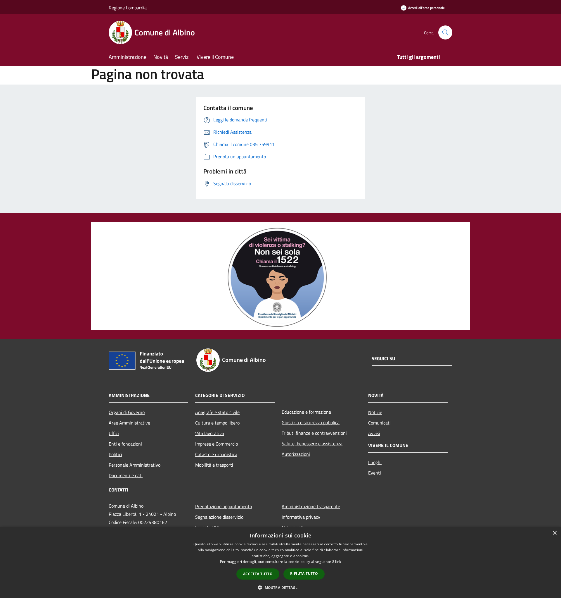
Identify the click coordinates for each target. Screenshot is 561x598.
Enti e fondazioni (125, 443)
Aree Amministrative (129, 422)
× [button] (554, 533)
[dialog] (280, 562)
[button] (280, 587)
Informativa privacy (301, 516)
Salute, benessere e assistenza (312, 443)
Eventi (374, 472)
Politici (115, 454)
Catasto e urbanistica (216, 454)
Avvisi (374, 433)
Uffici (114, 433)
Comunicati (379, 422)
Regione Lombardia (128, 7)
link (338, 561)
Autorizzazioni (296, 454)
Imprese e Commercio (216, 443)
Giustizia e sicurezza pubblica (311, 422)
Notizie (375, 412)
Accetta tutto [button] (258, 573)
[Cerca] (445, 32)
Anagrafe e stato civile (217, 412)
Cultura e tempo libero (217, 422)
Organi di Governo (127, 412)
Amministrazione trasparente (311, 506)
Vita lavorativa (209, 433)
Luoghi (375, 462)
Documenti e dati (126, 475)
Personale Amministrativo (134, 464)
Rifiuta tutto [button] (304, 573)
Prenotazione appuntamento (223, 506)
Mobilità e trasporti (214, 464)
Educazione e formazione (306, 411)
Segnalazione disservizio (219, 516)
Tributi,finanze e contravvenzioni (314, 433)
